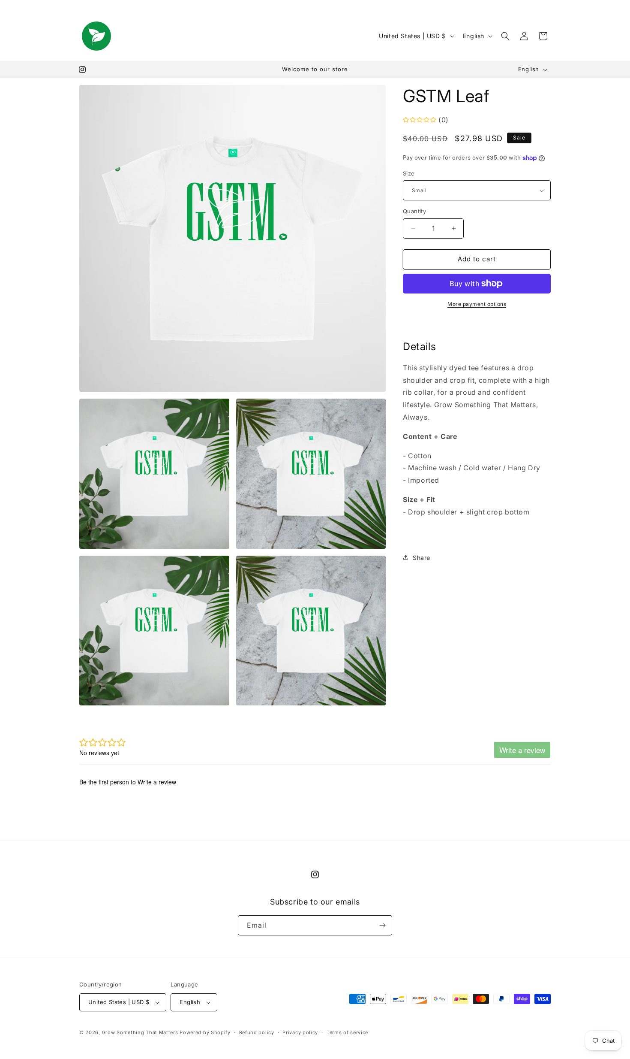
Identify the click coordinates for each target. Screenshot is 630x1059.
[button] (505, 36)
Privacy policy (300, 1032)
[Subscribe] (382, 925)
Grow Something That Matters (140, 1032)
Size (409, 173)
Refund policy (256, 1032)
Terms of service (347, 1032)
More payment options (476, 304)
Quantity (414, 211)
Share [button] (421, 557)
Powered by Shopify (205, 1032)
